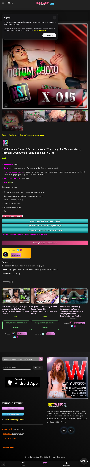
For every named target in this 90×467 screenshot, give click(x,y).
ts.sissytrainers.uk (40, 30)
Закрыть (49, 35)
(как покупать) (17, 429)
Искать (38, 367)
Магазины (84, 461)
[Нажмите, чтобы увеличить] (6, 105)
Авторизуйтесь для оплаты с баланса (45, 243)
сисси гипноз (28, 270)
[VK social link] (16, 273)
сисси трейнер (40, 270)
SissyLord (50, 334)
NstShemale (13, 135)
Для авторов (7, 434)
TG (71, 430)
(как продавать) (18, 434)
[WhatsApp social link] (13, 273)
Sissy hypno (12, 270)
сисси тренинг (52, 270)
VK (64, 430)
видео (19, 270)
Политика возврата (9, 438)
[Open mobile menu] (3, 3)
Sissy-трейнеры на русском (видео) (32, 135)
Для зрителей (7, 429)
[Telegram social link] (19, 273)
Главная (4, 135)
